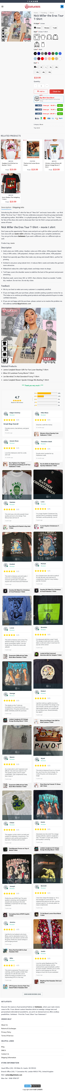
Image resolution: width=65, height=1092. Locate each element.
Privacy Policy (6, 1032)
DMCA (3, 1050)
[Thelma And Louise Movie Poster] (32, 149)
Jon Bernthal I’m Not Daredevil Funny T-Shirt (21, 376)
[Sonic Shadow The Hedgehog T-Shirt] (11, 183)
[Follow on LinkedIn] (37, 1)
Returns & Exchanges (8, 1028)
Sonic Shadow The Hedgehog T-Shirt (11, 198)
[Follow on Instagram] (29, 1)
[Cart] (62, 6)
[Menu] (2, 6)
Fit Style (37, 23)
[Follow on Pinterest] (35, 1)
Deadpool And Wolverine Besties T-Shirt (10, 164)
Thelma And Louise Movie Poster (32, 164)
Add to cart (41, 92)
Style (36, 31)
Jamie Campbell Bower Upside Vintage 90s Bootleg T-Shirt (26, 379)
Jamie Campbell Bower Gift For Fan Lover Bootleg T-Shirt (25, 369)
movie (38, 128)
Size (35, 63)
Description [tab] (6, 207)
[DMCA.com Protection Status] (32, 1086)
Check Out (56, 91)
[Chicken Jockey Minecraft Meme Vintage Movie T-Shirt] (54, 149)
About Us (4, 1025)
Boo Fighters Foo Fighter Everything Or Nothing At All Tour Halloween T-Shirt (19, 464)
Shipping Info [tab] (18, 207)
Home (36, 12)
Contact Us (5, 1054)
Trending (44, 12)
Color (36, 49)
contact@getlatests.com (21, 303)
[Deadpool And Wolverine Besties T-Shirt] (11, 149)
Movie (52, 12)
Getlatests (21, 236)
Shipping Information (8, 1057)
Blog (2, 1046)
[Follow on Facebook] (27, 1)
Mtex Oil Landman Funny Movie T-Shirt (18, 373)
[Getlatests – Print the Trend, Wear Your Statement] (32, 6)
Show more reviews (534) (32, 994)
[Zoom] (4, 39)
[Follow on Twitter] (31, 1)
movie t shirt (18, 233)
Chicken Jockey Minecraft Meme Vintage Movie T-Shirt (53, 165)
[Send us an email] (33, 1)
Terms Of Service (7, 1035)
